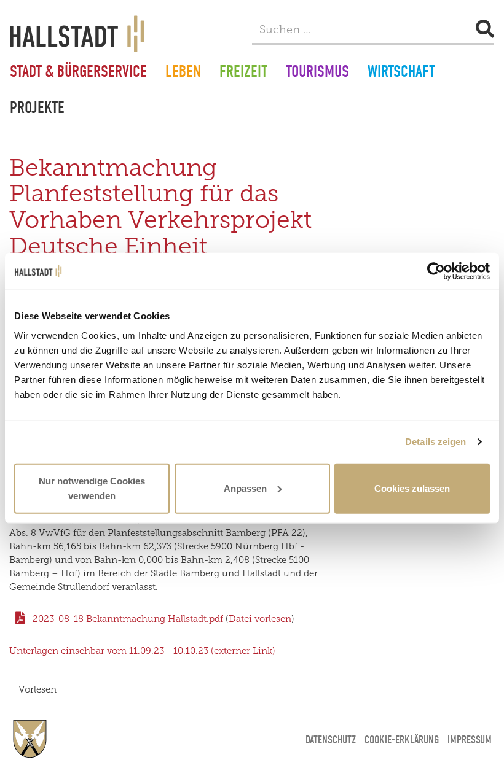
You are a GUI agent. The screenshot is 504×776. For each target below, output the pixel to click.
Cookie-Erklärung (401, 740)
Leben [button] (183, 73)
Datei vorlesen (260, 619)
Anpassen (245, 488)
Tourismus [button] (317, 73)
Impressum (469, 740)
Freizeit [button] (243, 73)
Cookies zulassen (412, 488)
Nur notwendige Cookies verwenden (92, 487)
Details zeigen (435, 442)
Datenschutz (330, 740)
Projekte (37, 109)
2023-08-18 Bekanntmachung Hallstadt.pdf (129, 619)
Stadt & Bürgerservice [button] (78, 73)
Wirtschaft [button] (401, 73)
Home (30, 738)
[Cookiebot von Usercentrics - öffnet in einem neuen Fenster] (436, 271)
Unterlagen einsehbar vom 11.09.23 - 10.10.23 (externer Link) (142, 651)
